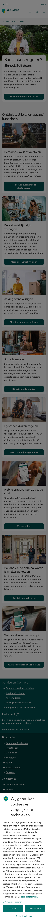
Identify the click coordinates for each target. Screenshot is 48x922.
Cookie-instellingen (24, 916)
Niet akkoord (35, 908)
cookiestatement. (29, 896)
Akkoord (13, 908)
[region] (24, 857)
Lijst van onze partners (12, 902)
